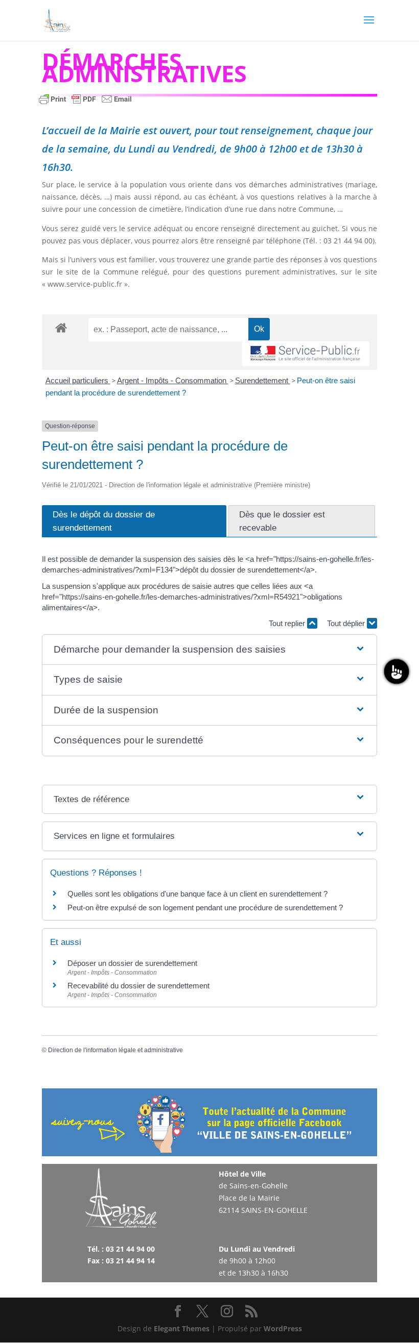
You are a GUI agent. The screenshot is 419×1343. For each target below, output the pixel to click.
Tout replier (288, 623)
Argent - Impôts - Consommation (172, 380)
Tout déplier (347, 623)
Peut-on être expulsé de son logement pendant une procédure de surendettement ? (205, 907)
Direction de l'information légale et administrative (115, 1050)
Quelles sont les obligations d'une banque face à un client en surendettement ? (197, 893)
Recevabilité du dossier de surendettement (138, 985)
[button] (210, 650)
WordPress (283, 1328)
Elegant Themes (182, 1328)
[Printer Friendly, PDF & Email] (85, 104)
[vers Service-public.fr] (305, 353)
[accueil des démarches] (61, 327)
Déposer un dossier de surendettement (132, 963)
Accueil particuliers (77, 380)
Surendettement (262, 380)
